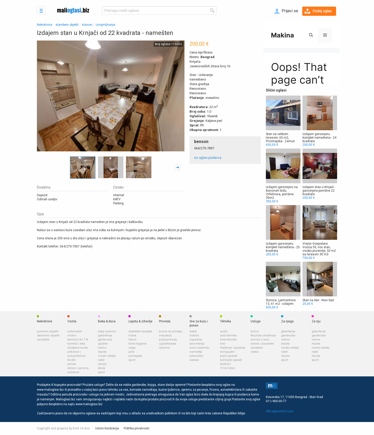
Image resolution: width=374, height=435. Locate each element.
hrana (132, 335)
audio (224, 331)
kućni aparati (228, 356)
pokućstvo (196, 356)
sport (101, 372)
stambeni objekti (67, 25)
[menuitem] (286, 11)
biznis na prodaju (170, 331)
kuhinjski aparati (231, 360)
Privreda (164, 321)
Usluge (256, 321)
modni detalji (107, 356)
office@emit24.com (280, 411)
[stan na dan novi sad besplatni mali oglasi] (320, 284)
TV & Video (227, 368)
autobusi (73, 372)
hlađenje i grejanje (233, 347)
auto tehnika (228, 335)
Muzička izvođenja (263, 335)
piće (131, 351)
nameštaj (196, 351)
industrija (165, 335)
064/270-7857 (204, 148)
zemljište (43, 339)
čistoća (194, 335)
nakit (101, 360)
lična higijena (137, 343)
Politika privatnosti (136, 428)
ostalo (255, 351)
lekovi (132, 339)
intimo (102, 347)
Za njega (287, 321)
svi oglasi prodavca (207, 158)
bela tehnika (228, 339)
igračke (103, 343)
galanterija (105, 335)
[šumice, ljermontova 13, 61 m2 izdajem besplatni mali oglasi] (283, 285)
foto (222, 343)
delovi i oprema (78, 368)
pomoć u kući (260, 339)
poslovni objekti (47, 331)
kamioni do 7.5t (77, 339)
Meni (41, 10)
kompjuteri (227, 351)
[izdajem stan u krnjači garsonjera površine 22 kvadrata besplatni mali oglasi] (320, 174)
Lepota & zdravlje (140, 321)
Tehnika (225, 321)
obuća (102, 364)
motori (71, 335)
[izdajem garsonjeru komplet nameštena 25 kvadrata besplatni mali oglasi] (283, 230)
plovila (71, 364)
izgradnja (196, 339)
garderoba (105, 339)
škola (101, 368)
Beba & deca (107, 321)
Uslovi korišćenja (107, 428)
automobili (74, 331)
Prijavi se (289, 10)
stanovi (87, 25)
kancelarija (197, 343)
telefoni (225, 364)
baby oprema (107, 331)
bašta (193, 331)
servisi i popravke (262, 343)
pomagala (135, 356)
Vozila (71, 321)
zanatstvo (257, 347)
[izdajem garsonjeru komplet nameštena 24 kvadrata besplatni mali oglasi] (320, 121)
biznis (255, 331)
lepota (102, 351)
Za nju (316, 321)
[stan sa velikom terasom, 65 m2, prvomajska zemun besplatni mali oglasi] (283, 121)
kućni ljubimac (200, 347)
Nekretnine (44, 25)
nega (131, 347)
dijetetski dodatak (140, 331)
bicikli (71, 360)
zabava (194, 360)
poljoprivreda (168, 339)
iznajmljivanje (105, 25)
